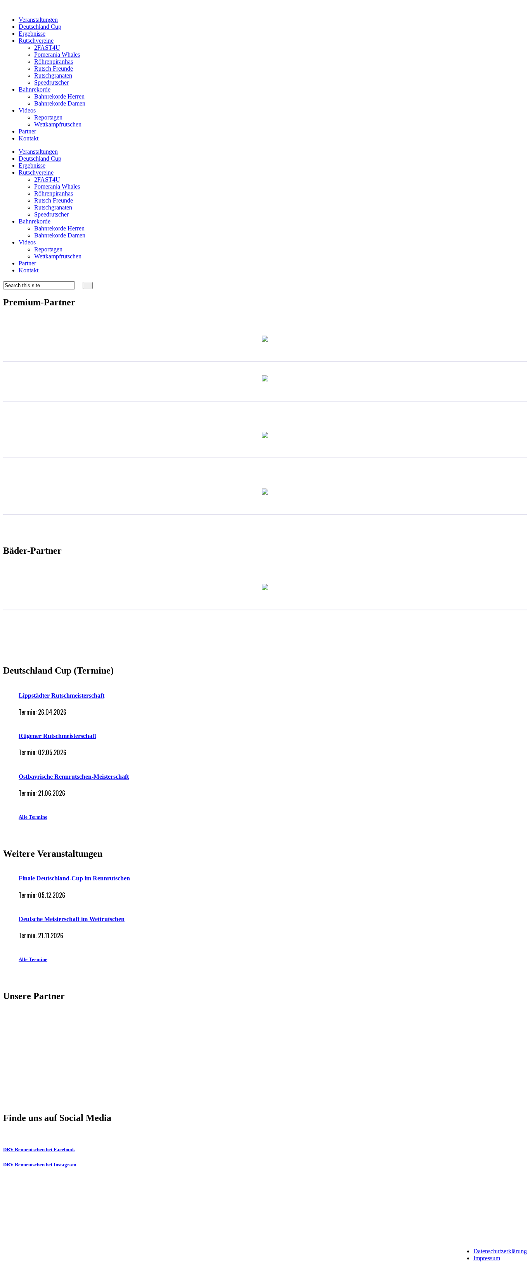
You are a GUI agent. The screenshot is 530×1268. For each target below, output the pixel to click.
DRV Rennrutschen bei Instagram (39, 1165)
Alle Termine (33, 817)
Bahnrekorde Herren (59, 96)
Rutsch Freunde (53, 68)
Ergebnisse (32, 33)
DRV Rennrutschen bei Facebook (39, 1149)
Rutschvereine (36, 40)
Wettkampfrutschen (57, 124)
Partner (27, 131)
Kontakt (28, 138)
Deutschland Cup (40, 26)
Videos (27, 110)
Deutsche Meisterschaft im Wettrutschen (72, 919)
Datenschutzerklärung (500, 1251)
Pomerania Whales (57, 54)
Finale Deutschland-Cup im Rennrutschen (74, 878)
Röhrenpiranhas (53, 61)
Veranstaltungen (38, 19)
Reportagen (48, 117)
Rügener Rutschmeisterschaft (57, 736)
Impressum (486, 1258)
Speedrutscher (51, 82)
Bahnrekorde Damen (59, 103)
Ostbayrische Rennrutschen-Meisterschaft (74, 776)
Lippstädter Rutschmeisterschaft (61, 695)
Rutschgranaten (53, 75)
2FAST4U (47, 47)
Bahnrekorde (34, 89)
